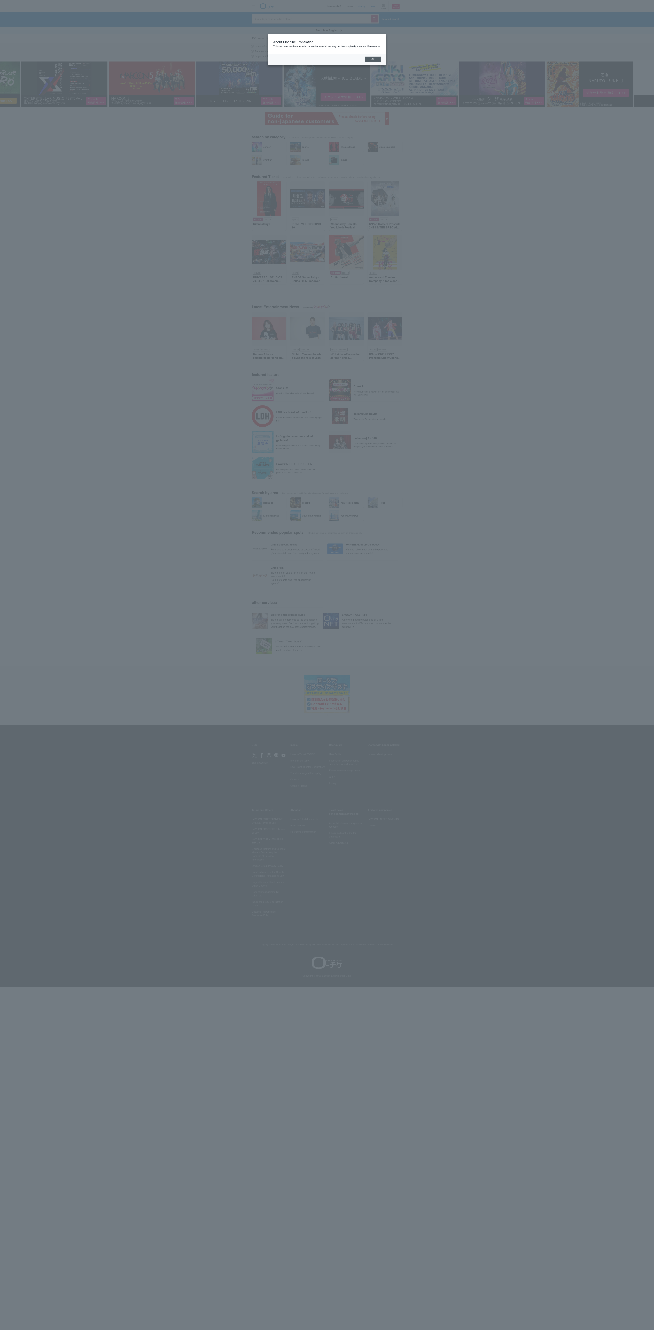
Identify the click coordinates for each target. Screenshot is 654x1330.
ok (373, 59)
